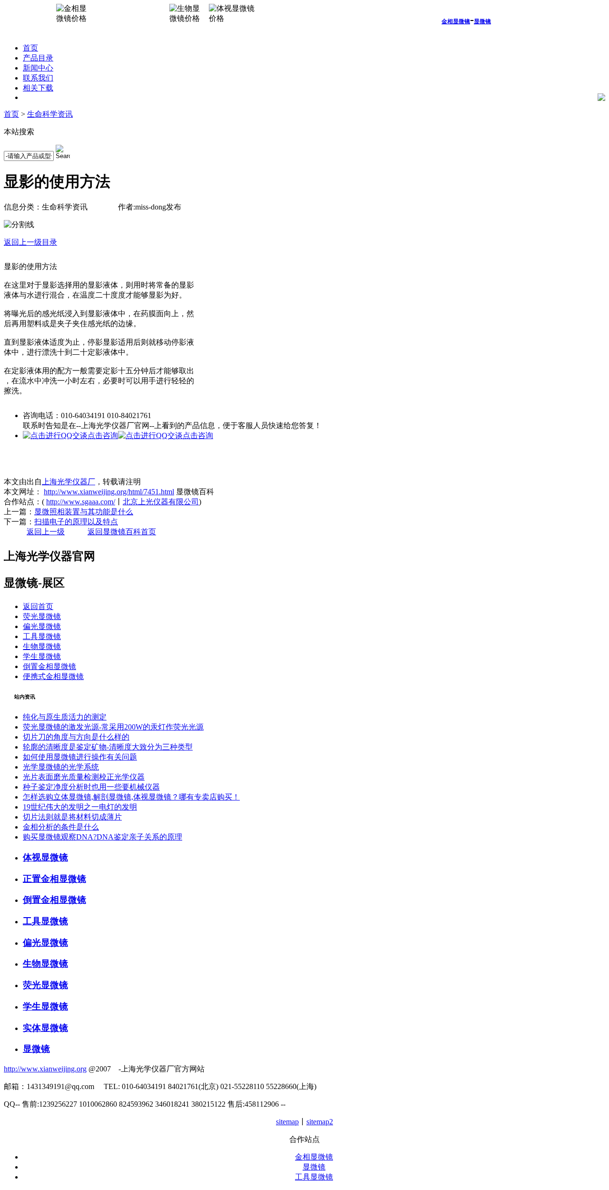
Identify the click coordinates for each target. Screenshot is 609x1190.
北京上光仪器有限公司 (161, 502)
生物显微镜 (42, 646)
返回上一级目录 (30, 242)
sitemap (287, 1122)
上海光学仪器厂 (68, 482)
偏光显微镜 (42, 626)
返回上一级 (46, 532)
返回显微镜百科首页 (122, 532)
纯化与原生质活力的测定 (65, 717)
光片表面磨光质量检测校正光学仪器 (84, 777)
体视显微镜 (45, 857)
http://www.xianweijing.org (45, 1069)
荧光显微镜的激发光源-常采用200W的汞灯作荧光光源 (113, 727)
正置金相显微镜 (54, 879)
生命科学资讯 (50, 114)
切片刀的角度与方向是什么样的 (76, 737)
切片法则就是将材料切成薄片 (72, 817)
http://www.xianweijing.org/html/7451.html (109, 492)
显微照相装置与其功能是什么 (83, 512)
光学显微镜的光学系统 (61, 767)
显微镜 (482, 21)
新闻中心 (38, 68)
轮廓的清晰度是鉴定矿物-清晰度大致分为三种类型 (108, 747)
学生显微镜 (42, 656)
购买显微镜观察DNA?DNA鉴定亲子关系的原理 (102, 837)
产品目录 (38, 58)
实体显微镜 (45, 1028)
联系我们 (38, 78)
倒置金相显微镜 (49, 666)
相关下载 (38, 88)
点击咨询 (103, 435)
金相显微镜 (456, 21)
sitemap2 (319, 1122)
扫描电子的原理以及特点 (76, 522)
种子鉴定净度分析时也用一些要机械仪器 (91, 787)
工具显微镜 (42, 636)
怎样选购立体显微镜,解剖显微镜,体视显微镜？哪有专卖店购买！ (131, 797)
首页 (30, 48)
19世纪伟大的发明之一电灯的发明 (80, 807)
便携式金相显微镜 (53, 676)
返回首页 (38, 606)
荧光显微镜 (42, 616)
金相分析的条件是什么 (61, 827)
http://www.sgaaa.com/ (80, 502)
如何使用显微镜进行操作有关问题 (80, 757)
